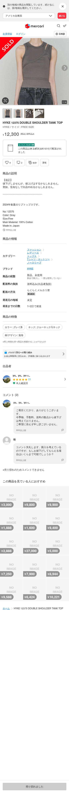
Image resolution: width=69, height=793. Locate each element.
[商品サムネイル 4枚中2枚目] (18, 113)
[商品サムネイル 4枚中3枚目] (28, 113)
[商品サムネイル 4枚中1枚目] (7, 113)
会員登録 (7, 33)
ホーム (6, 608)
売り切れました (34, 786)
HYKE (30, 268)
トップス (32, 256)
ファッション (34, 249)
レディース (33, 252)
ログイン (20, 33)
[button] (59, 26)
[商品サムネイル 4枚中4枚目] (39, 113)
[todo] (65, 26)
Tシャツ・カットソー (38, 259)
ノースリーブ (34, 262)
